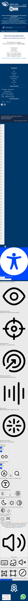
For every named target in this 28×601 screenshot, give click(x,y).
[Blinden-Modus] (0, 411)
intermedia (25, 120)
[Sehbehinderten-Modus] (0, 313)
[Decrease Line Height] (1, 468)
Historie (14, 84)
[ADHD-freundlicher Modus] (0, 378)
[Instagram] (5, 104)
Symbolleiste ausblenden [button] (6, 279)
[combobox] (2, 184)
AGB (14, 80)
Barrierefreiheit (14, 78)
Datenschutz (14, 73)
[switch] (0, 313)
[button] (5, 246)
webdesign (20, 120)
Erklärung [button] (2, 277)
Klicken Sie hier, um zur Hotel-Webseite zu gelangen (14, 58)
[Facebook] (2, 104)
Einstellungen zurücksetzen (6, 579)
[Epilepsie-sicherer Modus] (0, 443)
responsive (16, 120)
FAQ (14, 71)
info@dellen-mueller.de (9, 96)
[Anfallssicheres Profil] (0, 346)
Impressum (14, 82)
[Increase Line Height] (1, 464)
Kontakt (14, 75)
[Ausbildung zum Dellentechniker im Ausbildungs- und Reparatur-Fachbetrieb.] (14, 4)
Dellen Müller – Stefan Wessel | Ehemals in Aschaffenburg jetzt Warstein (11, 117)
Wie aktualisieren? (19, 527)
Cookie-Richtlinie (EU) (14, 76)
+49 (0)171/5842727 (9, 94)
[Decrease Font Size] (1, 451)
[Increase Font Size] (1, 447)
